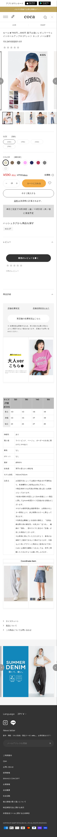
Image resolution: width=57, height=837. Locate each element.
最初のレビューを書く (28, 258)
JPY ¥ (21, 713)
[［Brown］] (12, 162)
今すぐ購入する (28, 193)
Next (55, 667)
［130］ (23, 142)
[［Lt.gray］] (5, 168)
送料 (16, 201)
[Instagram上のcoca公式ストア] (5, 724)
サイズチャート (12, 621)
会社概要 (6, 790)
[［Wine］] (38, 162)
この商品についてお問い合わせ (18, 630)
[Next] (55, 81)
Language (9, 714)
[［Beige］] (5, 162)
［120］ (9, 142)
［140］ (37, 142)
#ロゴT (8, 229)
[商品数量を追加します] (6, 183)
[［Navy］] (31, 162)
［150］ (9, 146)
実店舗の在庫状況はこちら (28, 318)
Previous (2, 667)
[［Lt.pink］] (25, 162)
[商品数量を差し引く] (17, 183)
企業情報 (6, 784)
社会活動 (6, 796)
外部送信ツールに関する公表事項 (16, 813)
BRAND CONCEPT (11, 778)
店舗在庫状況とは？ (41, 308)
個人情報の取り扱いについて (14, 802)
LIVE (14, 25)
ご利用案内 (7, 755)
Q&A (5, 761)
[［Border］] (44, 162)
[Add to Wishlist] (50, 183)
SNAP (42, 25)
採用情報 (6, 773)
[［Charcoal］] (18, 162)
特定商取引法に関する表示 (13, 807)
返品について (11, 625)
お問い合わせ (8, 767)
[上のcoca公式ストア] (13, 724)
